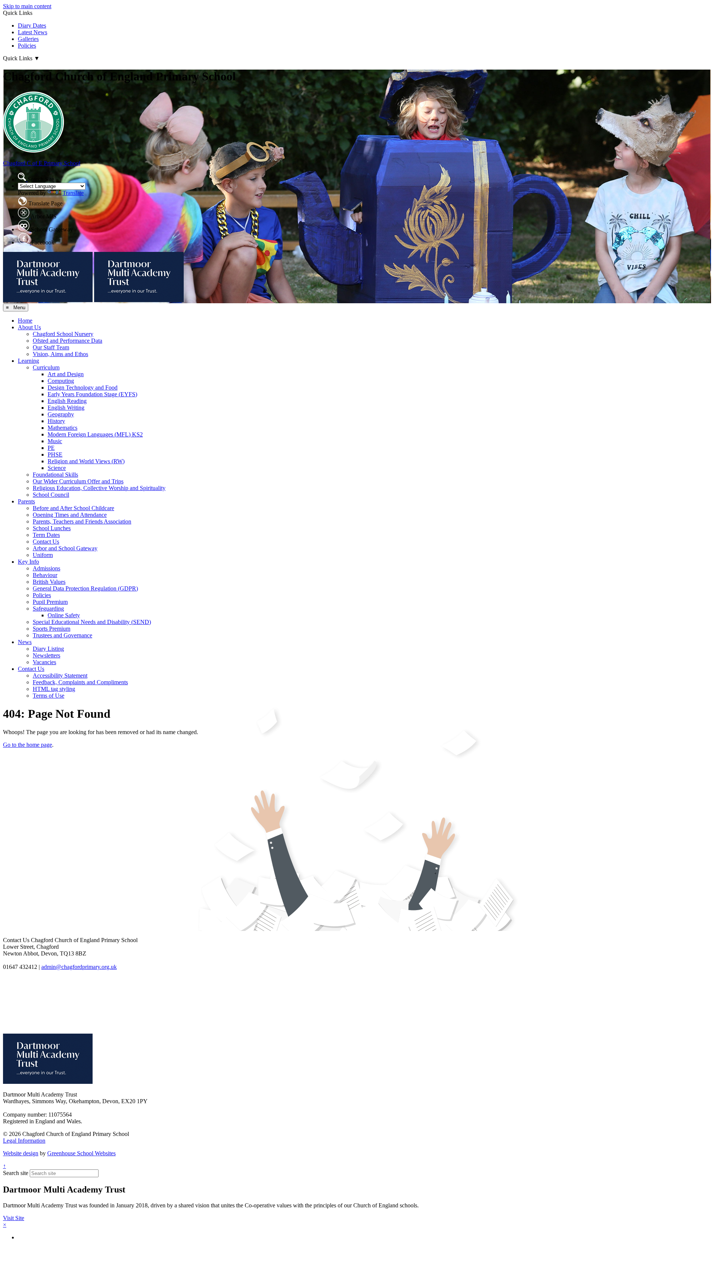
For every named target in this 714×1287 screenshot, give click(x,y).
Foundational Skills (55, 474)
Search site (15, 1173)
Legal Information (24, 1140)
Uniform (43, 555)
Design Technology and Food (83, 387)
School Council (51, 495)
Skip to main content (27, 6)
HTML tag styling (54, 689)
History (56, 421)
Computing (61, 381)
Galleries (28, 39)
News (25, 642)
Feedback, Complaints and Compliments (80, 682)
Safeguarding (48, 608)
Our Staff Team (51, 347)
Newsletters (46, 655)
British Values (49, 582)
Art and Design (66, 374)
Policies (27, 45)
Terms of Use (48, 695)
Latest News (32, 32)
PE (51, 448)
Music (55, 441)
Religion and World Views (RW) (86, 461)
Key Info (28, 561)
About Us (29, 327)
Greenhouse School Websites (81, 1153)
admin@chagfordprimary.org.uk (79, 967)
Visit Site (13, 1218)
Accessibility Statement (60, 675)
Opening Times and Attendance (70, 515)
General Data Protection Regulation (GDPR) (85, 588)
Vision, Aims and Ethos (60, 354)
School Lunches (52, 528)
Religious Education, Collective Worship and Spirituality (99, 488)
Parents (26, 501)
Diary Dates (32, 25)
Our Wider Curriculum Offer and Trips (78, 481)
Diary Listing (48, 649)
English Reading (67, 401)
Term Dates (46, 535)
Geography (61, 414)
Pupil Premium (50, 602)
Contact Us (46, 541)
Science (57, 468)
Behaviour (45, 575)
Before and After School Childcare (73, 508)
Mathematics (62, 428)
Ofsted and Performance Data (67, 340)
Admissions (46, 568)
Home (25, 320)
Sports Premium (51, 628)
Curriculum (46, 367)
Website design (20, 1153)
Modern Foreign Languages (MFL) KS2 (95, 434)
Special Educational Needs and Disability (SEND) (92, 622)
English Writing (66, 407)
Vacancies (44, 662)
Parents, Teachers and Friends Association (82, 521)
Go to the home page (27, 745)
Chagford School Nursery (63, 334)
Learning (28, 361)
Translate (73, 193)
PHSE (55, 454)
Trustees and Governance (62, 635)
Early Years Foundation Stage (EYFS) (92, 394)
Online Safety (64, 615)
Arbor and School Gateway (65, 548)
